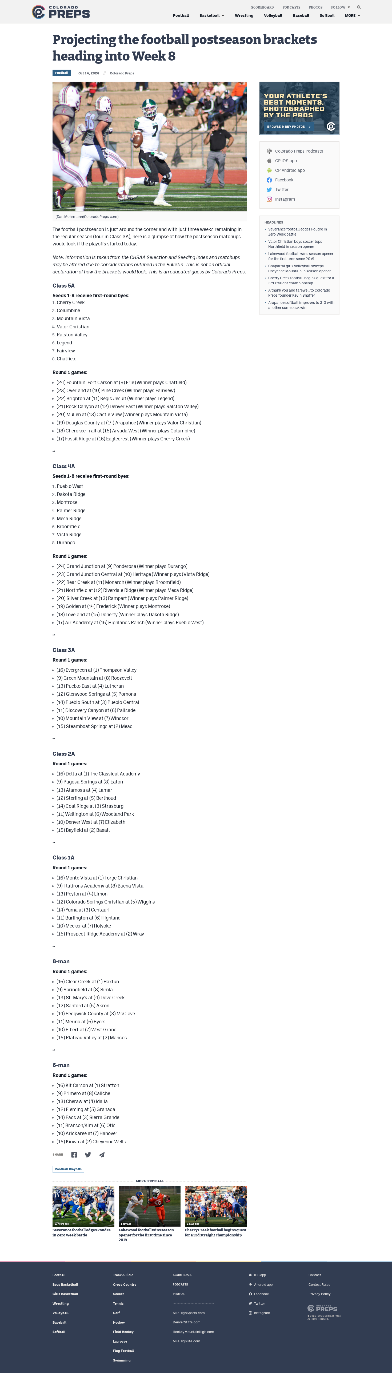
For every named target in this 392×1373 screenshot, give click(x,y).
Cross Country (124, 1285)
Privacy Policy (320, 1294)
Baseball (301, 15)
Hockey (119, 1322)
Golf (116, 1313)
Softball (327, 15)
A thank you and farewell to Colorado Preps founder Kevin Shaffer (299, 292)
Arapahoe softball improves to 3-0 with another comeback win (301, 305)
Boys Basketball (65, 1285)
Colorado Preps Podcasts (299, 151)
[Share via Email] (102, 1155)
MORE (350, 15)
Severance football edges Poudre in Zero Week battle (82, 1232)
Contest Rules (319, 1285)
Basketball (209, 15)
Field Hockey (123, 1332)
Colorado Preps (122, 73)
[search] (358, 6)
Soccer (118, 1294)
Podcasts (292, 7)
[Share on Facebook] (74, 1155)
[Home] (59, 12)
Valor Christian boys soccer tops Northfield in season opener (295, 244)
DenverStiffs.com (187, 1322)
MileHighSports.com (189, 1313)
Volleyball (273, 15)
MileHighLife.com (186, 1341)
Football (181, 15)
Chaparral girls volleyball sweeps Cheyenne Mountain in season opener (299, 268)
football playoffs (68, 1169)
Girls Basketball (65, 1294)
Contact (315, 1275)
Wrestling (244, 15)
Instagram (285, 199)
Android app (263, 1285)
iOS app (260, 1275)
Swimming (122, 1360)
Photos (316, 7)
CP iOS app (286, 160)
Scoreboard (262, 7)
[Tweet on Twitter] (88, 1155)
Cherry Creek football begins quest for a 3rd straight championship (215, 1232)
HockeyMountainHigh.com (193, 1332)
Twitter (282, 189)
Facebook (284, 179)
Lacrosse (120, 1341)
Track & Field (123, 1275)
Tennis (118, 1304)
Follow (338, 7)
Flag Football (123, 1351)
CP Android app (290, 170)
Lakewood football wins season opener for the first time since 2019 (146, 1235)
